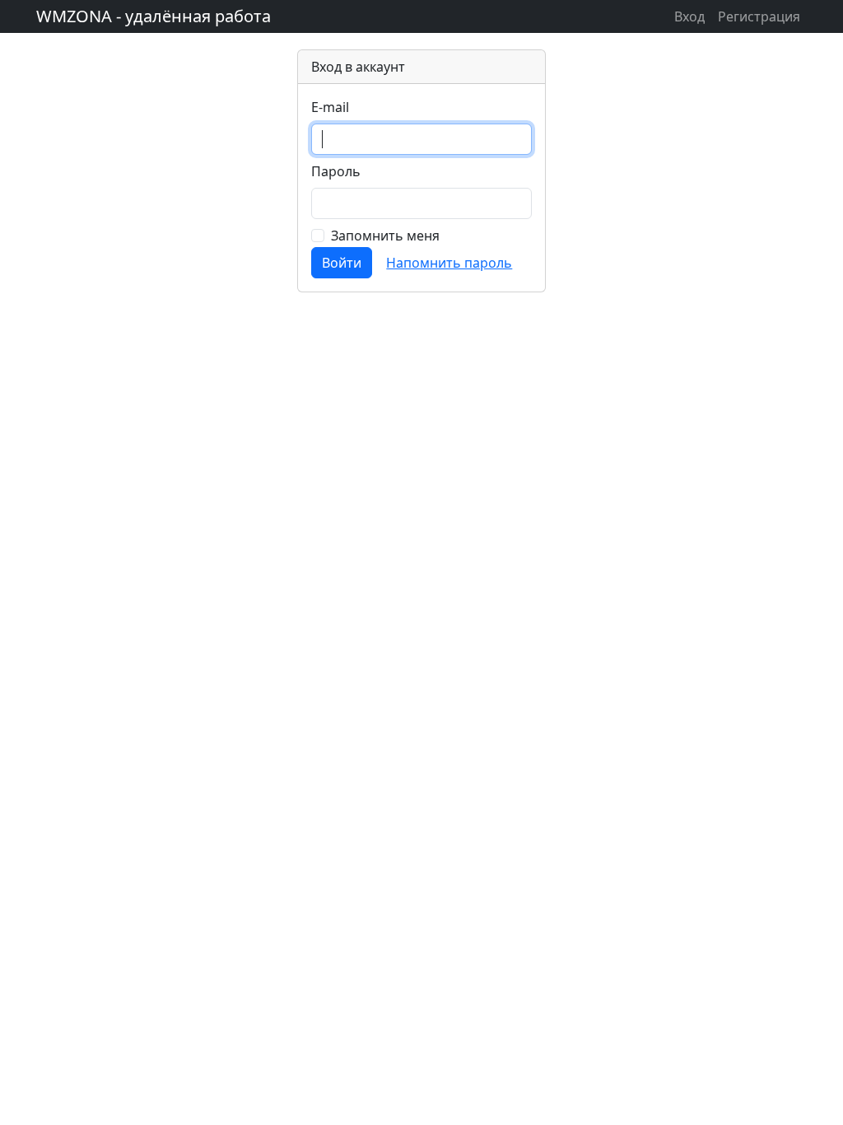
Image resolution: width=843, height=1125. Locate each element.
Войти (341, 263)
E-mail (330, 107)
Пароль (336, 171)
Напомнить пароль (449, 263)
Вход (689, 16)
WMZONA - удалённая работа (153, 16)
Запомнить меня (385, 235)
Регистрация (759, 16)
